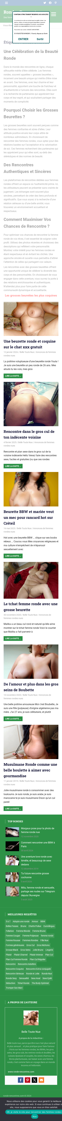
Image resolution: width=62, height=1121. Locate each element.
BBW (42, 921)
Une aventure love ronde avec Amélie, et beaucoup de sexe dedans (36, 860)
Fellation (10, 931)
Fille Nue (44, 940)
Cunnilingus (48, 926)
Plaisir (9, 954)
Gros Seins (25, 950)
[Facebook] (20, 1080)
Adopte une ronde (21, 921)
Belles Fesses (12, 926)
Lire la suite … (13, 376)
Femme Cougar (13, 935)
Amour (35, 921)
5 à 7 (8, 921)
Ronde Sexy (11, 978)
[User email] (41, 1080)
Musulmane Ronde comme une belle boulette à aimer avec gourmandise (30, 770)
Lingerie (49, 950)
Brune (23, 926)
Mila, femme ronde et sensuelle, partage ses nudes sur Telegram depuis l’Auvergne (38, 891)
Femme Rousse (13, 940)
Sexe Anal (35, 978)
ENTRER (23, 39)
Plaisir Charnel (20, 954)
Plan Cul (49, 954)
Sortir (40, 39)
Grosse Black (12, 950)
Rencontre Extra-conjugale (38, 969)
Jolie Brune (38, 950)
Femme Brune (39, 931)
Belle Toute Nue (27, 352)
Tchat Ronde (23, 983)
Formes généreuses (15, 945)
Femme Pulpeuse (31, 935)
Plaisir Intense (36, 954)
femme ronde (47, 935)
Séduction (10, 983)
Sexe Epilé (47, 978)
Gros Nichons (43, 945)
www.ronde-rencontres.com (21, 1072)
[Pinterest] (27, 1080)
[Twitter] (34, 1080)
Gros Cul (30, 945)
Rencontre (10, 964)
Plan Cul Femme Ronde (16, 959)
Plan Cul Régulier (37, 959)
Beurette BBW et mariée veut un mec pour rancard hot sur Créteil (29, 517)
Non (35, 1116)
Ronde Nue (47, 973)
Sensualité (24, 978)
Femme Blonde (23, 931)
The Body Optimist (40, 983)
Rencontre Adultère (27, 964)
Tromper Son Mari (14, 988)
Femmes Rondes (30, 940)
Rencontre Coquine (15, 969)
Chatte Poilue (35, 926)
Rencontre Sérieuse (15, 973)
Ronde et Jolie (32, 973)
